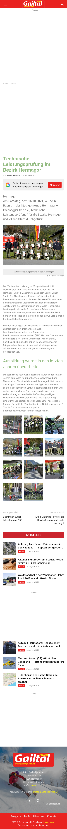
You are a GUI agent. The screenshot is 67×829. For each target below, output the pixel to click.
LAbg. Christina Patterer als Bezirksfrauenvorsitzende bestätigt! (50, 520)
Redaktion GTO (13, 175)
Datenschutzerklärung (27, 825)
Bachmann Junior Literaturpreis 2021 (13, 518)
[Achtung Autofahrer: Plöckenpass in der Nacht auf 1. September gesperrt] (9, 548)
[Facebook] (29, 801)
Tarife (27, 816)
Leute (13, 83)
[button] (5, 4)
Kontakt (51, 816)
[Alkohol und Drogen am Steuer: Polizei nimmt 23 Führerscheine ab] (9, 564)
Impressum (44, 825)
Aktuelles (33, 535)
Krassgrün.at (48, 822)
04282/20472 (38, 785)
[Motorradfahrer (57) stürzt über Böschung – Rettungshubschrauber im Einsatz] (9, 663)
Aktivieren (55, 185)
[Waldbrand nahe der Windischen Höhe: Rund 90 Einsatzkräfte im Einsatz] (9, 579)
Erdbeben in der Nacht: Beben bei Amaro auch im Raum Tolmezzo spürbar (38, 678)
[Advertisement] (33, 45)
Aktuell (21, 551)
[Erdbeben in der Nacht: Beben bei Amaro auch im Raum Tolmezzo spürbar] (9, 679)
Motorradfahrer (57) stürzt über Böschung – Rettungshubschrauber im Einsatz (41, 662)
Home (5, 83)
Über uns (38, 816)
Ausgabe (16, 816)
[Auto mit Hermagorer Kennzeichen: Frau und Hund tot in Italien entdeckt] (9, 647)
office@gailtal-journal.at (45, 791)
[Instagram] (38, 801)
